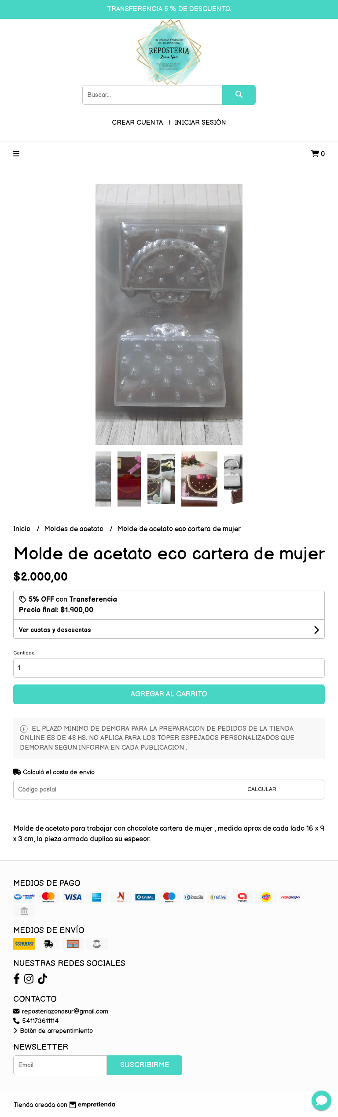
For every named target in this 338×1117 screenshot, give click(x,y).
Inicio (22, 529)
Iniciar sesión (200, 122)
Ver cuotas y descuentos (55, 630)
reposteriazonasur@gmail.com (64, 1011)
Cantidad (24, 653)
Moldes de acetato (74, 529)
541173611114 (39, 1021)
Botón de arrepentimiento (55, 1031)
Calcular (261, 789)
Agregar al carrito (169, 694)
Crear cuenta (137, 122)
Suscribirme (144, 1065)
